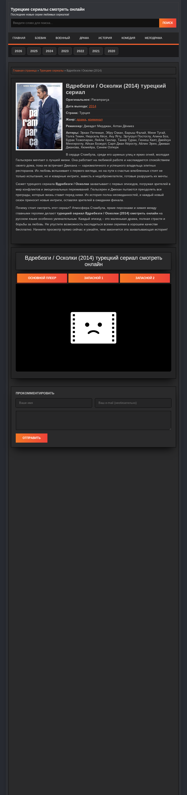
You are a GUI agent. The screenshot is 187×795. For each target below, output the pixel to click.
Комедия (128, 38)
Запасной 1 (93, 278)
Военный (63, 38)
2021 (96, 51)
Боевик (40, 38)
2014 (92, 106)
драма (81, 119)
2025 (34, 51)
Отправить (32, 438)
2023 (65, 51)
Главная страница (25, 70)
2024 (49, 51)
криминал (95, 119)
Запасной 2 (144, 278)
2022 (80, 51)
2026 (18, 51)
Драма (84, 38)
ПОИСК (168, 23)
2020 (111, 51)
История (105, 38)
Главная (19, 38)
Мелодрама (153, 38)
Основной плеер (42, 278)
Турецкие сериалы (52, 70)
